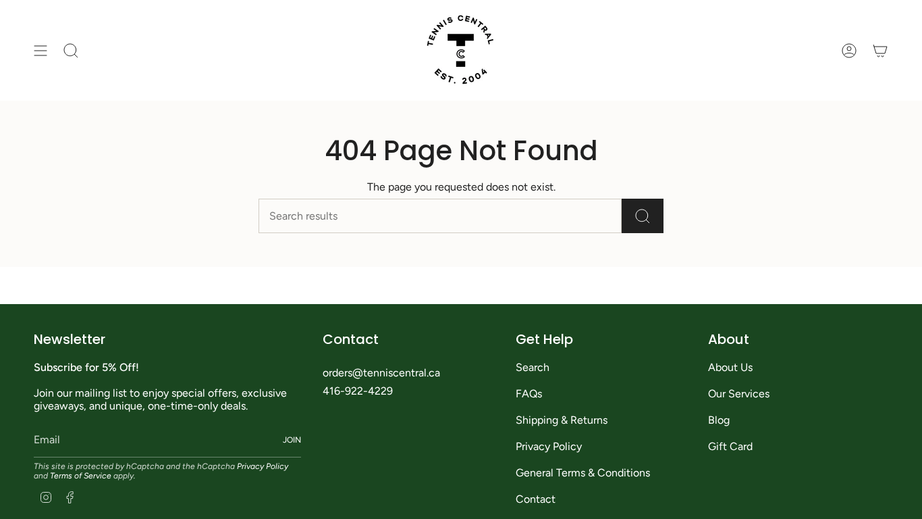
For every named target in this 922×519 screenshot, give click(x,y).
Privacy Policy (262, 466)
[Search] (642, 216)
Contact (535, 499)
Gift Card (730, 446)
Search (532, 367)
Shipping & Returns (561, 420)
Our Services (738, 393)
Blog (719, 420)
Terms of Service (80, 475)
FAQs (529, 393)
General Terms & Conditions (583, 472)
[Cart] (880, 50)
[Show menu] (40, 50)
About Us (730, 367)
